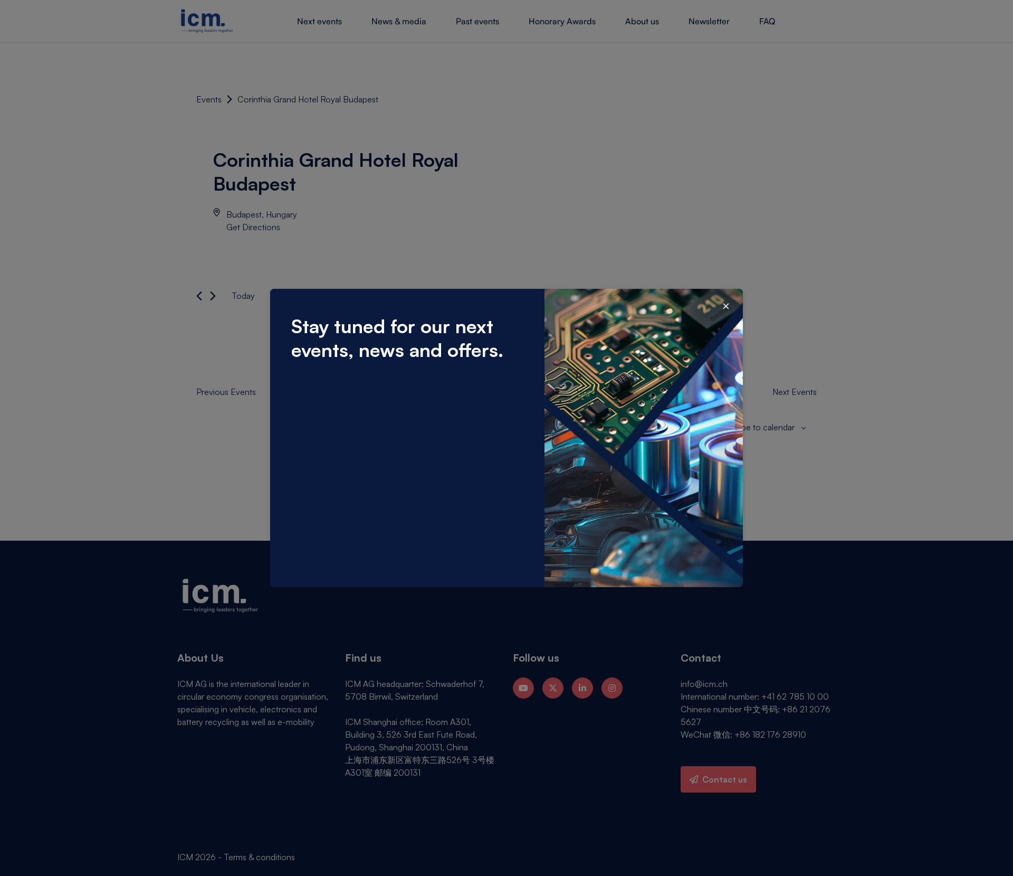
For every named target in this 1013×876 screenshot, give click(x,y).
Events (209, 99)
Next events (319, 21)
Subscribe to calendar (754, 427)
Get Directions (253, 227)
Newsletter (709, 21)
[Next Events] (213, 296)
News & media (398, 21)
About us (642, 21)
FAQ (767, 21)
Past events (477, 21)
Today (243, 295)
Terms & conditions (259, 857)
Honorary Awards (562, 21)
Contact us (724, 779)
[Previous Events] (199, 296)
